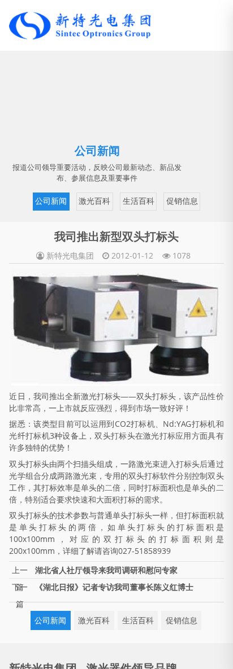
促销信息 (160, 200)
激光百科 (76, 200)
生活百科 (118, 200)
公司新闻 (34, 200)
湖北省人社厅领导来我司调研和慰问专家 (106, 568)
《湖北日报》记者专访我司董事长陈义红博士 (114, 585)
